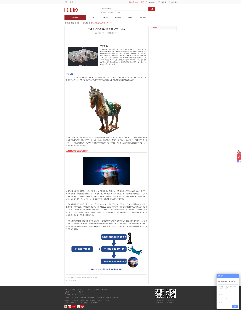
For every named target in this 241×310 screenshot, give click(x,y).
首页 (72, 23)
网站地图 (104, 289)
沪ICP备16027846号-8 (71, 303)
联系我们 (92, 300)
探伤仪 (119, 12)
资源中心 (130, 17)
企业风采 (106, 300)
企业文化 (81, 300)
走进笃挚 (143, 17)
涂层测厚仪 (111, 12)
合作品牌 (105, 17)
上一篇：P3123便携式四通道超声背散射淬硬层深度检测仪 (81, 277)
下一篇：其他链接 (71, 280)
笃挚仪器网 (91, 297)
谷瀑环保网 (83, 297)
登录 (65, 2)
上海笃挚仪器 (100, 297)
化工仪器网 (75, 297)
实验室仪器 (86, 23)
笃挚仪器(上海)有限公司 (112, 297)
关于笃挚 (74, 300)
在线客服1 (163, 2)
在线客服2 (174, 2)
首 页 (94, 17)
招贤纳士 (99, 300)
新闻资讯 (118, 17)
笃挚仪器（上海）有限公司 (137, 2)
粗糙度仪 (103, 12)
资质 (87, 300)
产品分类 (75, 17)
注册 (71, 2)
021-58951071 (152, 2)
